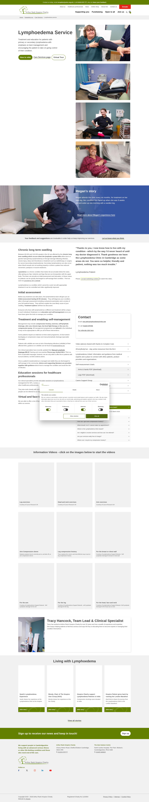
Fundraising (97, 12)
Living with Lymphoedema (74, 661)
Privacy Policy (108, 797)
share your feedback (99, 2)
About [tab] (97, 390)
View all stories (74, 721)
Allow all (96, 416)
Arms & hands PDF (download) (89, 369)
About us (62, 7)
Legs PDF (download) (86, 375)
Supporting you (82, 12)
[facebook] (21, 770)
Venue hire (104, 7)
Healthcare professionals (75, 7)
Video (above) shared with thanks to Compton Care (95, 344)
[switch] (66, 409)
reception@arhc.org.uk (65, 2)
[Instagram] (36, 770)
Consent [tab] (51, 390)
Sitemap (117, 797)
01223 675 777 (82, 2)
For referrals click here (86, 330)
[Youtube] (52, 770)
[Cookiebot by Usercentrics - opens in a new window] (101, 385)
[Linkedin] (44, 770)
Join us (120, 12)
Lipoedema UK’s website (32, 281)
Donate (125, 7)
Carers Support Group (84, 380)
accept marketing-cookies (89, 279)
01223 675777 (63, 752)
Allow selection (74, 416)
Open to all (110, 12)
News (87, 7)
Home (21, 17)
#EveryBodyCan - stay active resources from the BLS (96, 349)
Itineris (28, 799)
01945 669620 (101, 752)
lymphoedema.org (59, 345)
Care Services (39, 17)
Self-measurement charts (85, 364)
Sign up (125, 733)
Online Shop (95, 7)
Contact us (113, 7)
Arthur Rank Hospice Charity (34, 10)
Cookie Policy (126, 797)
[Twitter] (28, 770)
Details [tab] (74, 390)
